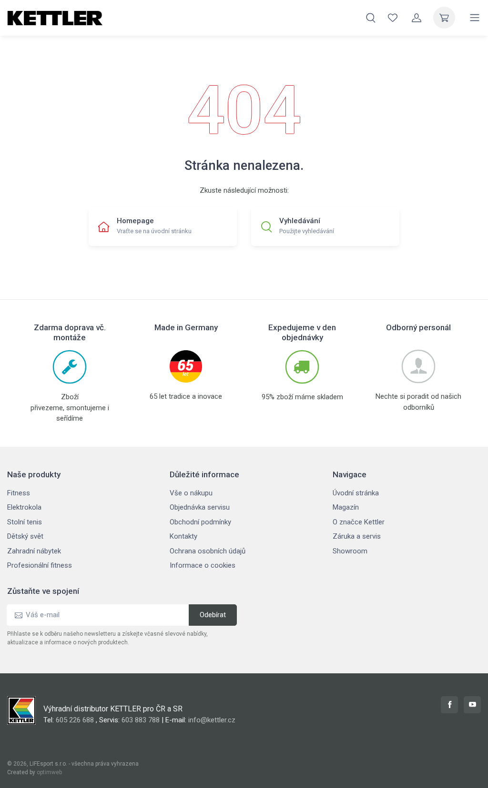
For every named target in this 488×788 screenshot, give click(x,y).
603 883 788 (141, 720)
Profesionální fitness (39, 565)
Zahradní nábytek (34, 551)
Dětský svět (25, 536)
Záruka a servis (357, 536)
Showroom (350, 551)
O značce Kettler (359, 522)
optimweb (49, 772)
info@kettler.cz (211, 720)
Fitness (18, 493)
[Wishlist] (393, 18)
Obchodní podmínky (200, 522)
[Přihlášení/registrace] (416, 18)
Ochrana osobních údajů (207, 551)
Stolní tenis (24, 522)
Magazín (346, 507)
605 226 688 (75, 720)
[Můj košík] (444, 18)
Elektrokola (24, 507)
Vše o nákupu (191, 493)
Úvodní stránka (356, 493)
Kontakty (183, 536)
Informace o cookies (202, 565)
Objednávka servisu (200, 507)
